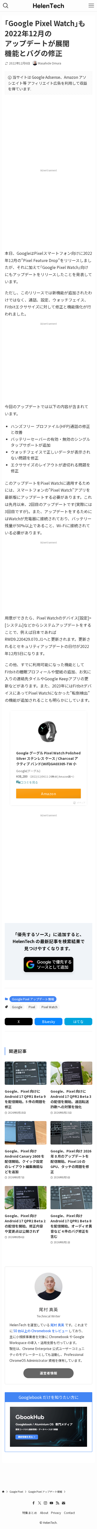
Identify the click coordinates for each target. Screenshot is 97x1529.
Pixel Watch (49, 1007)
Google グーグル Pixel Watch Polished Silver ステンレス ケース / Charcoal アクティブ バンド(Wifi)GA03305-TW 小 (48, 758)
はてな (78, 1021)
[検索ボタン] (5, 5)
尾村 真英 (57, 1325)
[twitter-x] (39, 1503)
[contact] (63, 1503)
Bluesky (48, 1021)
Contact (69, 1512)
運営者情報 (48, 1373)
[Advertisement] (48, 209)
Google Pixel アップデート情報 (33, 999)
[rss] (57, 1503)
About (44, 1512)
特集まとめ (29, 1512)
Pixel (32, 1007)
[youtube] (51, 1503)
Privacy (56, 1512)
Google (17, 1007)
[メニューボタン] (91, 5)
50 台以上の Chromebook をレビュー (40, 1330)
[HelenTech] (48, 5)
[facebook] (33, 1503)
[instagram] (45, 1503)
